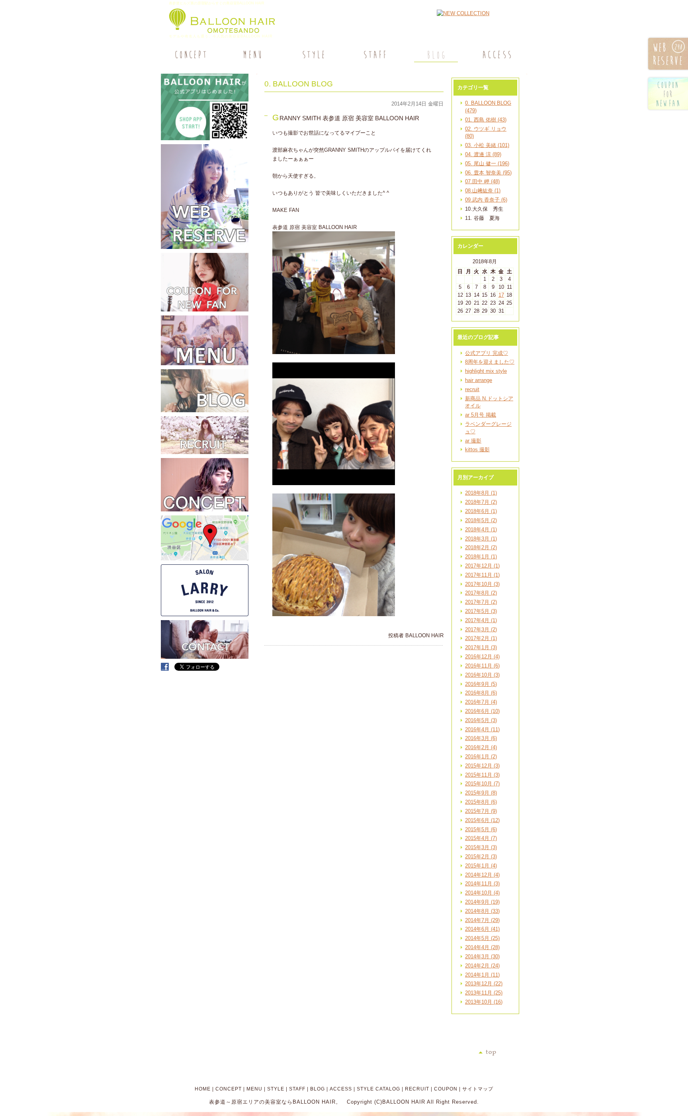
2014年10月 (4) (482, 893)
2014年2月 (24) (482, 966)
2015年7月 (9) (481, 811)
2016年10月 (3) (482, 675)
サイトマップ (477, 1089)
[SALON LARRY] (204, 614)
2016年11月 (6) (482, 666)
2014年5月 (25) (482, 938)
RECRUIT (417, 1089)
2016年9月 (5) (481, 684)
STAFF (297, 1089)
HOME (203, 1089)
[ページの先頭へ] (503, 1052)
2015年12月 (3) (482, 766)
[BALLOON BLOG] (204, 410)
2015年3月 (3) (481, 847)
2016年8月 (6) (481, 693)
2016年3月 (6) (481, 738)
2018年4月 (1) (481, 530)
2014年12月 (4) (482, 875)
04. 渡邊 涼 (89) (483, 154)
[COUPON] (204, 310)
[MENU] (252, 54)
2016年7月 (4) (481, 702)
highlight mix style (486, 371)
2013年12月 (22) (483, 984)
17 (501, 295)
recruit (472, 389)
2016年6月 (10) (482, 711)
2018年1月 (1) (481, 557)
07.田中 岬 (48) (482, 181)
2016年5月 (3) (481, 720)
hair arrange (478, 380)
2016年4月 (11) (482, 729)
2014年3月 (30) (482, 956)
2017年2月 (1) (481, 638)
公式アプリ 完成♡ (486, 353)
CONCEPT (228, 1089)
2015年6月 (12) (482, 820)
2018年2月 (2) (481, 547)
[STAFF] (374, 54)
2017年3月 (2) (481, 629)
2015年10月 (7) (482, 784)
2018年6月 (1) (481, 511)
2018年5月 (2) (481, 520)
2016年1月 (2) (481, 757)
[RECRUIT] (204, 452)
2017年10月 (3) (482, 584)
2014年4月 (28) (482, 947)
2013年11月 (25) (483, 993)
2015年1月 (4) (481, 866)
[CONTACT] (204, 657)
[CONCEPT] (191, 54)
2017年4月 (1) (481, 620)
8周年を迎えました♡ (489, 362)
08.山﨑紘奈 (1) (482, 191)
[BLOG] (435, 54)
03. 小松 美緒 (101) (487, 145)
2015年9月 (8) (481, 793)
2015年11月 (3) (482, 775)
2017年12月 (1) (482, 566)
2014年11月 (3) (482, 884)
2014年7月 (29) (482, 920)
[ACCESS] (496, 54)
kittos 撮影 (477, 449)
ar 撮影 (473, 441)
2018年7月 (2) (481, 502)
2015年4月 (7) (481, 838)
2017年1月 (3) (481, 647)
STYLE (275, 1089)
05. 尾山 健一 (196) (487, 163)
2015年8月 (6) (481, 802)
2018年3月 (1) (481, 539)
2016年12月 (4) (482, 657)
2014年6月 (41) (482, 929)
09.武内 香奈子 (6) (486, 200)
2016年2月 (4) (481, 747)
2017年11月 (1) (482, 575)
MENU (254, 1089)
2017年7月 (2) (481, 602)
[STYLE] (313, 54)
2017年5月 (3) (481, 611)
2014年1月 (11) (482, 975)
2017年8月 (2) (481, 593)
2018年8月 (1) (481, 493)
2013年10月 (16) (483, 1002)
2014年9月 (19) (482, 902)
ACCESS (341, 1089)
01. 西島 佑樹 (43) (485, 120)
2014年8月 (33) (482, 911)
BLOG (317, 1089)
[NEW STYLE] (204, 138)
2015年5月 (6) (481, 829)
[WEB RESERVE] (204, 247)
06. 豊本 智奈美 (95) (488, 173)
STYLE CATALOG (378, 1089)
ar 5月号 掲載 (480, 415)
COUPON (445, 1089)
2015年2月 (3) (481, 857)
